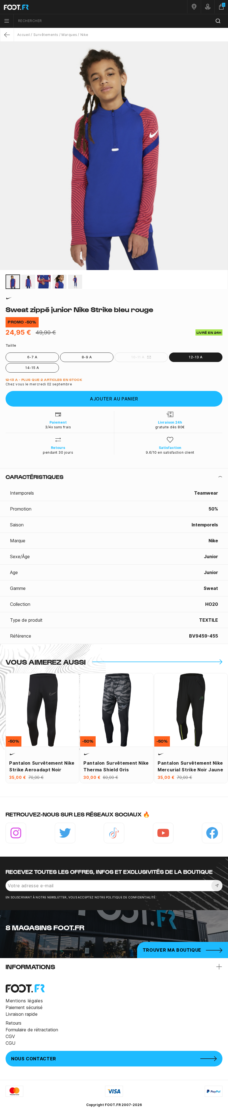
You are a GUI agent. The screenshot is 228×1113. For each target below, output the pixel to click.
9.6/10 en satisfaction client (170, 452)
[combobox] (121, 21)
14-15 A (32, 368)
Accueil (23, 35)
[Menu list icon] (6, 21)
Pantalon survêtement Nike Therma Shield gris (116, 766)
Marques (69, 35)
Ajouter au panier (114, 399)
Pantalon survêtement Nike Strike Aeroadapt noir (42, 766)
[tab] (114, 476)
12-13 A (195, 357)
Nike (84, 35)
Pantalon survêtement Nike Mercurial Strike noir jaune (190, 766)
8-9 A (87, 357)
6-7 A (32, 357)
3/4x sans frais (58, 427)
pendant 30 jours (58, 452)
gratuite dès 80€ (170, 427)
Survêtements (45, 35)
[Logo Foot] (57, 7)
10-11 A (137, 357)
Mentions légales (24, 1000)
